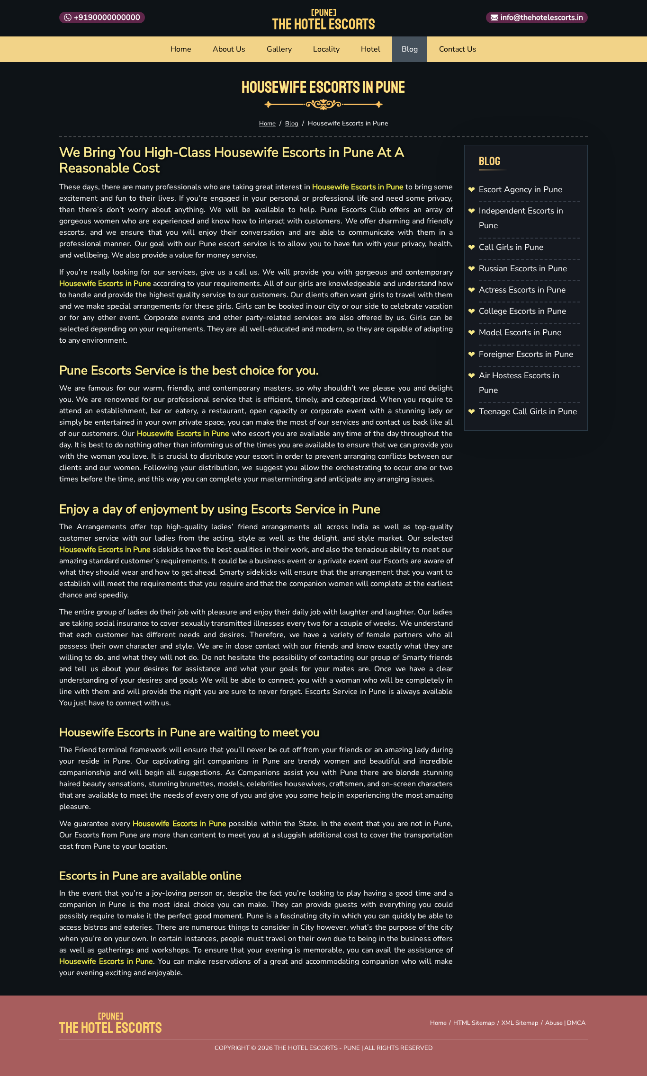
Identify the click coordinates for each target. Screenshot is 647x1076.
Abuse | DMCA (565, 1023)
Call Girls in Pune (511, 247)
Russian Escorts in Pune (523, 268)
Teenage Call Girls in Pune (528, 411)
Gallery (279, 49)
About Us (229, 49)
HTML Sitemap (474, 1023)
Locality (326, 49)
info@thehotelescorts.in (542, 17)
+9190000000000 (107, 17)
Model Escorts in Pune (520, 332)
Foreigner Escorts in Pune (526, 354)
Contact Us (457, 49)
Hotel (370, 49)
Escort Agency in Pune (520, 189)
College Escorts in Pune (522, 311)
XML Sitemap (520, 1023)
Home (181, 49)
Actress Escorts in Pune (522, 289)
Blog (410, 49)
